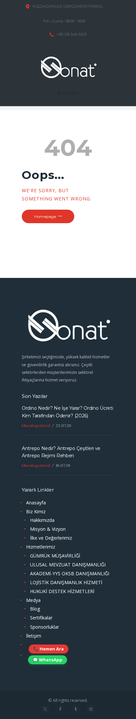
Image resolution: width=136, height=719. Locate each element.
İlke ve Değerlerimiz (51, 538)
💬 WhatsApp (47, 660)
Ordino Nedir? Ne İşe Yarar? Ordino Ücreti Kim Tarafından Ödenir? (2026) (67, 411)
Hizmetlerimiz (40, 547)
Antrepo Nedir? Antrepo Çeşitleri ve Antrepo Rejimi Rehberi (61, 452)
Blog (35, 609)
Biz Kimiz (36, 511)
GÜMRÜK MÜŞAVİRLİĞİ (55, 556)
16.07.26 (63, 465)
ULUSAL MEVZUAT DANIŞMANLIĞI (68, 564)
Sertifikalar (41, 617)
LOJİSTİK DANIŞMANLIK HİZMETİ (66, 582)
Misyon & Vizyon (48, 529)
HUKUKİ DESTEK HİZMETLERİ (62, 591)
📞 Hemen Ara (48, 649)
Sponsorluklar (44, 627)
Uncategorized (36, 425)
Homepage (45, 216)
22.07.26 (63, 425)
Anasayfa (36, 502)
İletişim (33, 636)
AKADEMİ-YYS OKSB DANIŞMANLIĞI (69, 573)
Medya (33, 600)
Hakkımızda (42, 520)
